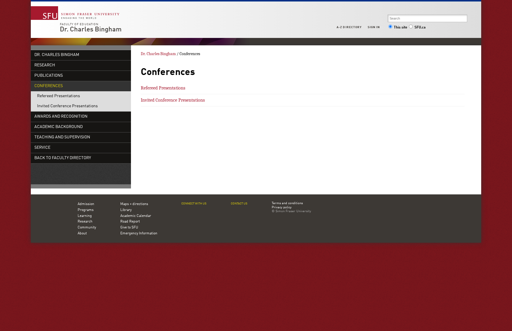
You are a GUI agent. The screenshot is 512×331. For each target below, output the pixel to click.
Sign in (374, 27)
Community (87, 227)
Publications (48, 76)
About (82, 233)
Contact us (239, 203)
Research (44, 65)
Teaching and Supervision (62, 137)
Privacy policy (282, 207)
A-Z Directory (349, 27)
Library (126, 210)
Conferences (48, 86)
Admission (86, 204)
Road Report (130, 221)
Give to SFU (129, 227)
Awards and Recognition (60, 117)
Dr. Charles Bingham (90, 29)
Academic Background (58, 127)
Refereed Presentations (58, 96)
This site (400, 27)
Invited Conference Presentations (67, 106)
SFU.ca (420, 27)
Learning (85, 216)
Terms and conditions (287, 203)
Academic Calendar (135, 216)
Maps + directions (134, 204)
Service (42, 148)
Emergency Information (138, 233)
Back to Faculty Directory (62, 158)
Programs (86, 210)
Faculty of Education (79, 24)
